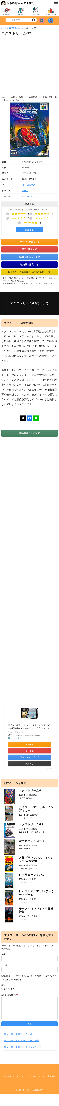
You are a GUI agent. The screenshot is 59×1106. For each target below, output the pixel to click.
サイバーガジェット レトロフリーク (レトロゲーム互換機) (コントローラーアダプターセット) (29, 726)
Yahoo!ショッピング (29, 257)
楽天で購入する (29, 249)
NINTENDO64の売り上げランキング (22, 1047)
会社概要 (7, 1076)
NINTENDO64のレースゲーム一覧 (21, 1040)
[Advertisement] (29, 66)
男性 (6, 989)
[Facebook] (29, 418)
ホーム (3, 28)
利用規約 (51, 1076)
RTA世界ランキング (29, 433)
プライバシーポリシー (37, 1076)
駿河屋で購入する (29, 264)
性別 (3, 985)
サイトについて (19, 1076)
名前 (3, 954)
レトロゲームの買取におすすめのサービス (29, 272)
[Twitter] (23, 418)
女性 (13, 989)
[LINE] (36, 418)
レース (25, 190)
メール (4, 965)
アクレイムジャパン (31, 196)
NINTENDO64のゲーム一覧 (18, 1034)
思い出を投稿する (9, 995)
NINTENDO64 (14, 28)
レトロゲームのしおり (33, 1090)
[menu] (55, 3)
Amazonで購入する (29, 242)
